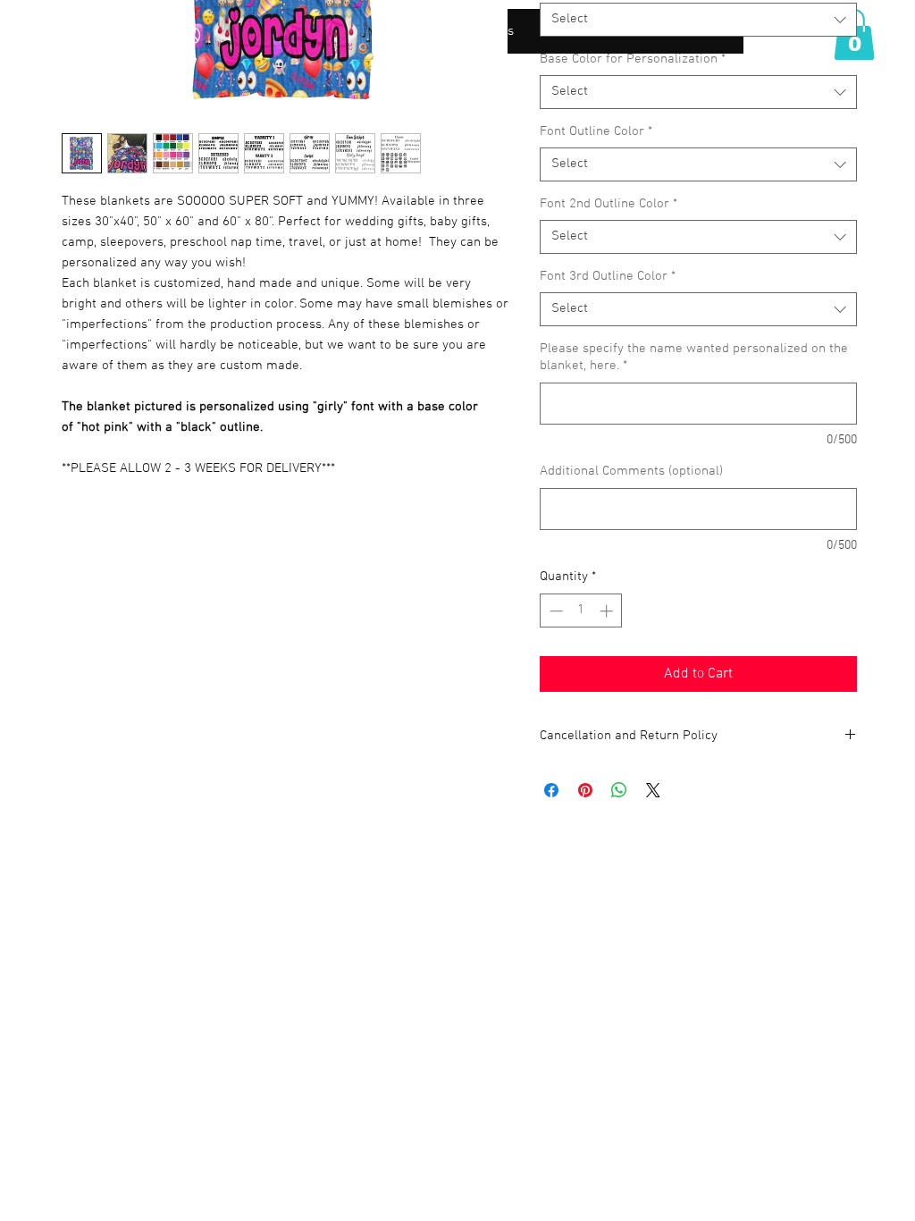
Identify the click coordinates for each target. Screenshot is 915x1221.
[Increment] (608, 610)
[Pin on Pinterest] (585, 790)
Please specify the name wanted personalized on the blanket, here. (694, 358)
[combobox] (698, 20)
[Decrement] (554, 610)
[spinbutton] (581, 610)
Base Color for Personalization (633, 59)
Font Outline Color (596, 131)
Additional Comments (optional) (631, 471)
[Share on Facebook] (551, 790)
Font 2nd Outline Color (608, 204)
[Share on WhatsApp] (619, 790)
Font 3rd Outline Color (608, 276)
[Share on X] (653, 790)
